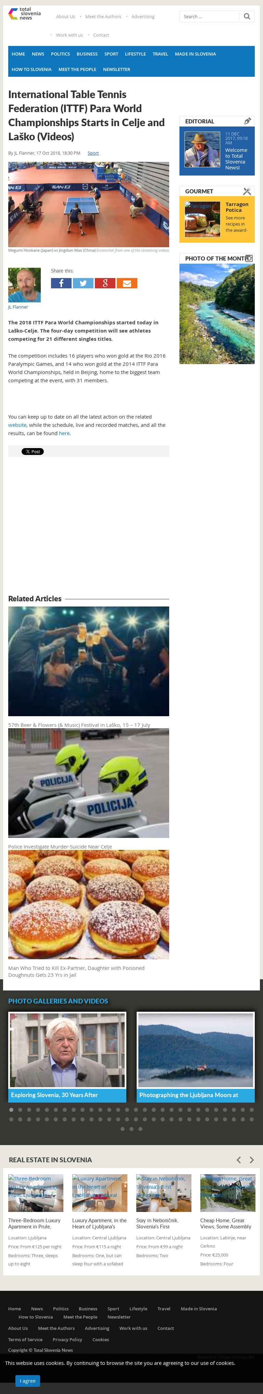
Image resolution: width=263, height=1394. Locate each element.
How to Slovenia (32, 69)
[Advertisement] (88, 526)
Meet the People (77, 69)
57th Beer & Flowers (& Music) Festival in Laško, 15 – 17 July (79, 724)
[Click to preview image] (88, 204)
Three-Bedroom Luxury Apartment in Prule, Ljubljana (34, 1223)
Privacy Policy (67, 1339)
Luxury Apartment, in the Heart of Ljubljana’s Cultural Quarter (99, 1223)
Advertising (143, 16)
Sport (111, 54)
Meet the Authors (103, 16)
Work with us (69, 35)
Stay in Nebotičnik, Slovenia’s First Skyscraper (157, 1223)
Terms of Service (25, 1339)
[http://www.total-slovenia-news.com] (24, 13)
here (64, 433)
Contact (101, 35)
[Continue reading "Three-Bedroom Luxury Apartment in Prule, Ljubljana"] (35, 1193)
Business (87, 54)
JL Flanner (24, 153)
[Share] (61, 283)
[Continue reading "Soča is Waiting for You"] (217, 313)
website (17, 424)
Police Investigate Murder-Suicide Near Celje (60, 846)
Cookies (100, 1339)
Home (18, 54)
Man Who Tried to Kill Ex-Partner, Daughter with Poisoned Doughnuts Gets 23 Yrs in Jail (76, 971)
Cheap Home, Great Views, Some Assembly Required (225, 1223)
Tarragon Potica (237, 207)
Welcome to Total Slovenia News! (236, 158)
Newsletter (116, 69)
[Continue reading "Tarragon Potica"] (203, 219)
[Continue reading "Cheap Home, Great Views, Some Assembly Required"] (227, 1193)
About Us (65, 16)
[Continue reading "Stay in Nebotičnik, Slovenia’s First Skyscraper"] (163, 1193)
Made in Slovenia (195, 54)
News (38, 54)
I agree (28, 1381)
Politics (60, 54)
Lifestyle (135, 54)
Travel (160, 54)
